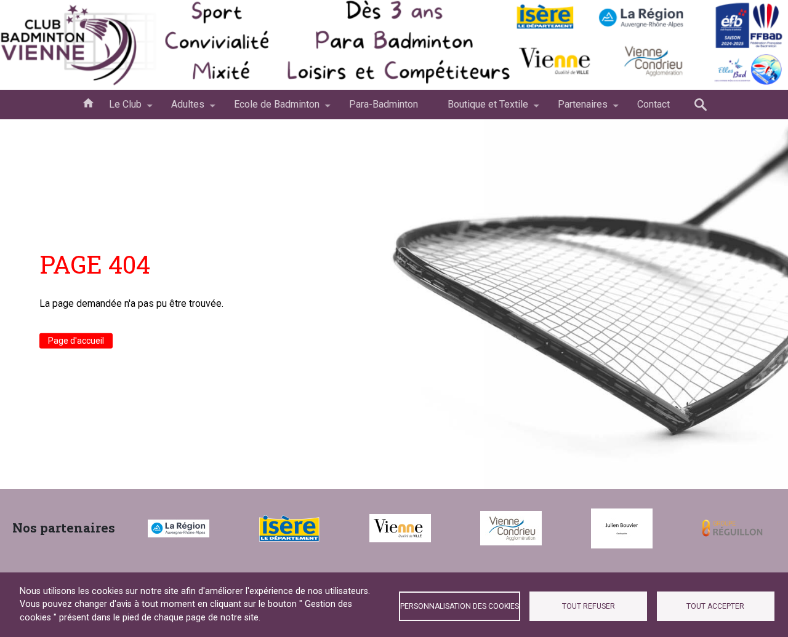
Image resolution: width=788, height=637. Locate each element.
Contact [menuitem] (653, 104)
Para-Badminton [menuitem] (383, 104)
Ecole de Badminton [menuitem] (269, 108)
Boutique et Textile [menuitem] (480, 108)
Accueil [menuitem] (88, 102)
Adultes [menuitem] (180, 108)
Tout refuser (588, 606)
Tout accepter (715, 606)
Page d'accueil (76, 341)
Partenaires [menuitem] (575, 108)
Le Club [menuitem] (118, 108)
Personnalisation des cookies (459, 606)
